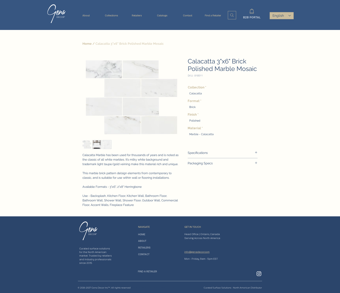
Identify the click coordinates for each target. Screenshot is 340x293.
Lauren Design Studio (163, 287)
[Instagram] (259, 274)
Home (87, 44)
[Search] (232, 15)
